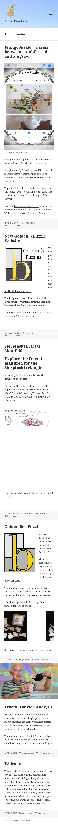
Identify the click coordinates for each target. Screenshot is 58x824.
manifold (46, 513)
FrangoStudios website (26, 205)
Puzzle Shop (15, 312)
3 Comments (43, 813)
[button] (6, 626)
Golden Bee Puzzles (23, 526)
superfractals (27, 813)
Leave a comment (14, 225)
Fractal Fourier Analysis (28, 707)
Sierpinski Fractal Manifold (22, 348)
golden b (29, 333)
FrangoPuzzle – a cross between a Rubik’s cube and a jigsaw (27, 52)
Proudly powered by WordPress (18, 820)
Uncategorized (28, 223)
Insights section (17, 298)
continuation (32, 513)
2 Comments (12, 516)
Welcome (13, 763)
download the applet (15, 378)
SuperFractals (15, 21)
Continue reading (41, 743)
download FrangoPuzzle (32, 209)
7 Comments (44, 753)
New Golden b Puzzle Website (25, 238)
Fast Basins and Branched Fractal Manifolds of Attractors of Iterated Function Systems (27, 393)
